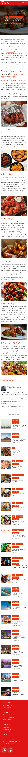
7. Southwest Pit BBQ (10, 343)
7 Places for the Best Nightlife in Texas (18, 652)
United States (19, 16)
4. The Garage (7, 219)
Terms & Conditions (8, 717)
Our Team (6, 712)
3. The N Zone (7, 174)
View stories (5, 410)
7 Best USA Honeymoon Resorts (19, 608)
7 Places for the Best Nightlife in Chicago (18, 679)
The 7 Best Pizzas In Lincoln (18, 467)
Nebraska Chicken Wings (8, 380)
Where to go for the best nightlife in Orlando (18, 622)
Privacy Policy (7, 719)
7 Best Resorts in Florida (17, 594)
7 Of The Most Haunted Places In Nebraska (19, 426)
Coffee (13, 475)
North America (12, 16)
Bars (13, 558)
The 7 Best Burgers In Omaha (18, 494)
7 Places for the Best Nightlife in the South (19, 693)
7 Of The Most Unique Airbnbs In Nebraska (18, 536)
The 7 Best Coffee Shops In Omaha (17, 481)
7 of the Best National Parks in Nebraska (19, 440)
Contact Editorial (7, 715)
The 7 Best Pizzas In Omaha (18, 522)
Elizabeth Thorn (14, 23)
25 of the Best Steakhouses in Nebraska (17, 452)
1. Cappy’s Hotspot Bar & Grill (13, 80)
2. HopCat (5, 130)
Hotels (13, 530)
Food (6, 16)
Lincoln (8, 64)
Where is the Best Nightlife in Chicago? (18, 666)
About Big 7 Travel (8, 705)
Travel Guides (15, 560)
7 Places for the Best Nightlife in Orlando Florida (18, 638)
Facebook (6, 727)
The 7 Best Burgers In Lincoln (18, 508)
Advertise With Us (8, 710)
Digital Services (7, 707)
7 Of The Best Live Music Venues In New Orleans (19, 566)
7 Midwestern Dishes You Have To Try (18, 550)
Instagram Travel (7, 732)
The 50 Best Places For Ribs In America (19, 580)
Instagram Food (7, 729)
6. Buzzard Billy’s (8, 303)
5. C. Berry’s (6, 261)
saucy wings (10, 51)
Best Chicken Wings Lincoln (8, 378)
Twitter (5, 734)
